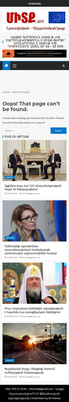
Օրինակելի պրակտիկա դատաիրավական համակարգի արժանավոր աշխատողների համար (31, 250)
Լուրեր (9, 177)
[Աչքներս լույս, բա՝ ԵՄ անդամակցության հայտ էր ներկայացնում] (34, 160)
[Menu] (14, 65)
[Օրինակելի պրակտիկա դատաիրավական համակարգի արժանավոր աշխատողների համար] (34, 221)
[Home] (6, 65)
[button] (14, 65)
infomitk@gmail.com (31, 193)
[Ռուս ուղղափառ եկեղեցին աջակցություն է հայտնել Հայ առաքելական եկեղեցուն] (34, 283)
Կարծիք (10, 238)
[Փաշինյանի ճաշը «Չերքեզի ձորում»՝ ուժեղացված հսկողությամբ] (34, 343)
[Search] (63, 65)
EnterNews (37, 398)
